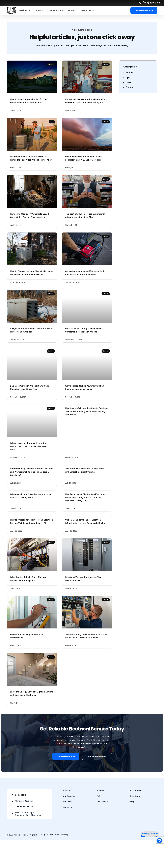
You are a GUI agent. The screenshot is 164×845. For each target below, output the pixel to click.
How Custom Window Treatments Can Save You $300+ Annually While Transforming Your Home (86, 411)
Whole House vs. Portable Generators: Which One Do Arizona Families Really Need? (29, 446)
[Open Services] (29, 10)
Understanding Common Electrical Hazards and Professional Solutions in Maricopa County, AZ (31, 471)
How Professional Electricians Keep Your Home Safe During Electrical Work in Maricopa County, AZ (85, 497)
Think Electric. (20, 835)
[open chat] (157, 840)
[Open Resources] (93, 10)
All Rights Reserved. (36, 835)
